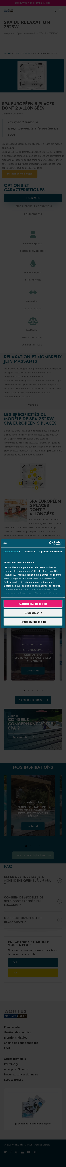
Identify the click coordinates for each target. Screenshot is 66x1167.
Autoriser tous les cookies (33, 603)
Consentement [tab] (11, 551)
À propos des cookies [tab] (50, 551)
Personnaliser (31, 613)
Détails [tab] (29, 551)
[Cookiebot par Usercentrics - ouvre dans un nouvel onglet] (49, 543)
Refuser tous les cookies (33, 621)
